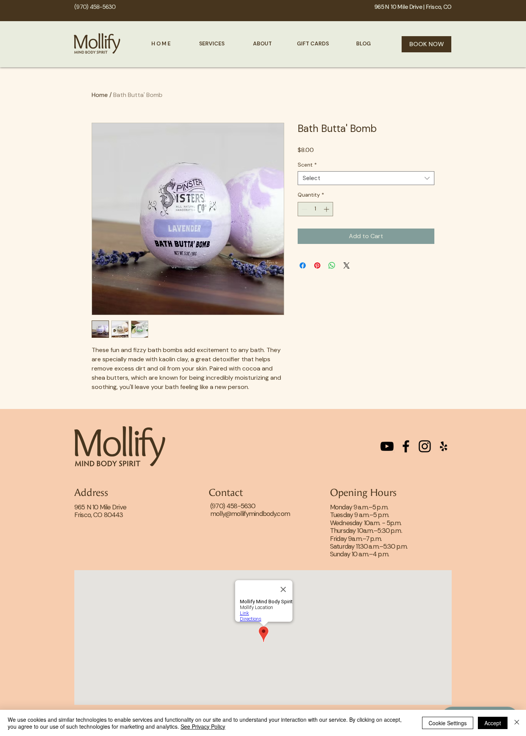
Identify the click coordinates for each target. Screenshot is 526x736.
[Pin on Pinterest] (317, 265)
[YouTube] (387, 446)
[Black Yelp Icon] (444, 446)
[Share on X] (346, 265)
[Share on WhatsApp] (332, 265)
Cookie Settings (448, 723)
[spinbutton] (315, 209)
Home (100, 95)
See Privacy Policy (203, 726)
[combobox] (366, 178)
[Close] (516, 723)
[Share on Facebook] (302, 265)
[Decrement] (303, 209)
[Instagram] (425, 446)
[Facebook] (406, 446)
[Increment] (327, 209)
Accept (492, 723)
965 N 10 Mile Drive (100, 507)
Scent (307, 165)
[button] (211, 43)
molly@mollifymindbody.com (250, 513)
